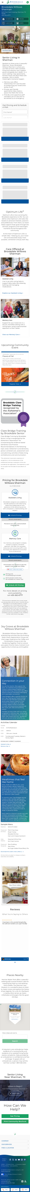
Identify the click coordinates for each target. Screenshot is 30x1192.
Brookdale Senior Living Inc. (13, 1170)
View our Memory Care (10, 334)
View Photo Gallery (7, 50)
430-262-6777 (6, 15)
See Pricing (15, 1116)
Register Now (14, 384)
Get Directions (14, 1019)
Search (15, 1041)
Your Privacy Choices (11, 1174)
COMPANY (5, 1141)
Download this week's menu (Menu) (11, 851)
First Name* (7, 112)
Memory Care (5, 746)
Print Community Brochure (15, 1121)
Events (21, 23)
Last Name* (7, 118)
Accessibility (14, 1166)
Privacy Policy (10, 1164)
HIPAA (3, 1164)
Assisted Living (5, 744)
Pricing (21, 19)
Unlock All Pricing (16, 585)
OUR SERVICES (7, 1144)
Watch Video (16, 1093)
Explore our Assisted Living (12, 293)
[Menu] (2, 2)
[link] (15, 940)
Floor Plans (8, 23)
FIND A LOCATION (8, 1148)
